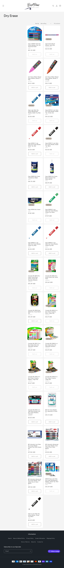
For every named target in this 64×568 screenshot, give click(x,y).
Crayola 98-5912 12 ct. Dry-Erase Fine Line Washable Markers (34, 345)
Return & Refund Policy (19, 538)
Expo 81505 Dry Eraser (34, 209)
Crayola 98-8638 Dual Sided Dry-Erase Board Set (34, 312)
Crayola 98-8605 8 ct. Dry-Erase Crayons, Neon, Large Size (51, 312)
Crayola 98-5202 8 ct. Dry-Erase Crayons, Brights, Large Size (34, 378)
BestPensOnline (29, 564)
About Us (33, 542)
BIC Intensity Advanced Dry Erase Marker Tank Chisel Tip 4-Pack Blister (51, 446)
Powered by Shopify (37, 564)
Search (10, 538)
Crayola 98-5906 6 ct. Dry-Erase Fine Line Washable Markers (51, 345)
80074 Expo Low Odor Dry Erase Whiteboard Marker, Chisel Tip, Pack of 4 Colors (51, 481)
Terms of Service (25, 542)
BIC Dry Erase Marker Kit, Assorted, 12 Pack (51, 410)
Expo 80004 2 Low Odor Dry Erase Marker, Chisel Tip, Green (51, 211)
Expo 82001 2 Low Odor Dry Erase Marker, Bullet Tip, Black (51, 145)
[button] (3, 6)
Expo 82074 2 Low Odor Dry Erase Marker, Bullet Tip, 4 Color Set (51, 111)
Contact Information (40, 538)
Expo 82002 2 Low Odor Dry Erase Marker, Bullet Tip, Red (34, 145)
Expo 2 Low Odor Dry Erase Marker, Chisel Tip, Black (34, 515)
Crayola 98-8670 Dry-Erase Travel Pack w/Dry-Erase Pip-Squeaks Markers (34, 278)
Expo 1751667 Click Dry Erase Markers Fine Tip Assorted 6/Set (34, 45)
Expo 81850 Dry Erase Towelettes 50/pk (34, 177)
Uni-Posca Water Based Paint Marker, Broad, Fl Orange (51, 78)
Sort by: (37, 23)
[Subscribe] (30, 551)
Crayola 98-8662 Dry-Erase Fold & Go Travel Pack (51, 277)
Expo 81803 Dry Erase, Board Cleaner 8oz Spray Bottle (51, 178)
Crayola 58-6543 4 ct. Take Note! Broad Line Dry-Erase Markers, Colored (34, 412)
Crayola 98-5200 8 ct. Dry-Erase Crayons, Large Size (51, 378)
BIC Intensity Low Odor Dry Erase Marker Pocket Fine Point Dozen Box (34, 446)
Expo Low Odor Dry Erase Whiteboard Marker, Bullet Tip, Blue (34, 111)
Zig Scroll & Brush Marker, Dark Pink (50, 44)
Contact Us (40, 542)
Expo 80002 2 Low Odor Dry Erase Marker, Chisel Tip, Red (51, 244)
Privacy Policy (29, 538)
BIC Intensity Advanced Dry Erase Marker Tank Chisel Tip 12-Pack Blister (34, 481)
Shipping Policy (51, 538)
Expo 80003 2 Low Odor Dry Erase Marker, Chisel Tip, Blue (34, 244)
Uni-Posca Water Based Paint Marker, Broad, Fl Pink (34, 78)
